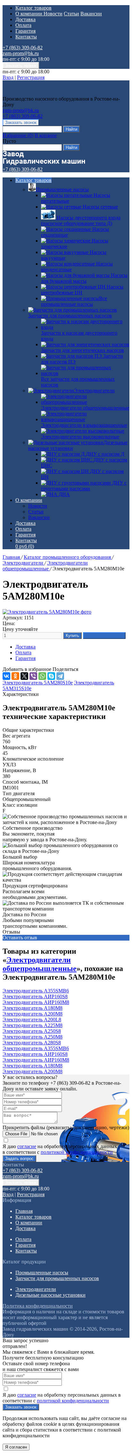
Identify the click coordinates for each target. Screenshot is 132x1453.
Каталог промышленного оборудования (68, 557)
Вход (8, 77)
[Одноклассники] (15, 676)
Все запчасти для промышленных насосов (78, 382)
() (18, 135)
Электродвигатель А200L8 (32, 1019)
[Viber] (33, 676)
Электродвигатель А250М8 (32, 1037)
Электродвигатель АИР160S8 (35, 996)
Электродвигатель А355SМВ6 (36, 990)
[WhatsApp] (42, 676)
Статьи (71, 13)
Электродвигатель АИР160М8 (36, 1002)
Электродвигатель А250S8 (32, 1031)
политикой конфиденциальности (77, 1152)
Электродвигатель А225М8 (32, 1025)
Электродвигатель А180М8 (32, 1008)
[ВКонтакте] (6, 676)
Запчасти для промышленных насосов (70, 315)
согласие (26, 1146)
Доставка (25, 19)
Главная (12, 557)
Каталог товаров (33, 8)
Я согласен (16, 1447)
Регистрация (31, 77)
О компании (29, 13)
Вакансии (91, 13)
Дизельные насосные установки (50, 1295)
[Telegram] (60, 676)
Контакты (26, 36)
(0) (24, 546)
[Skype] (51, 676)
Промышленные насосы (62, 189)
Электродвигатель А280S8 (32, 1042)
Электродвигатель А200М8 (32, 1013)
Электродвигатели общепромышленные (45, 565)
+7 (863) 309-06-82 (23, 47)
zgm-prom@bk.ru (21, 53)
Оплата (23, 25)
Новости (53, 13)
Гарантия (25, 31)
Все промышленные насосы (74, 301)
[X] (24, 676)
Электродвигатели (94, 390)
